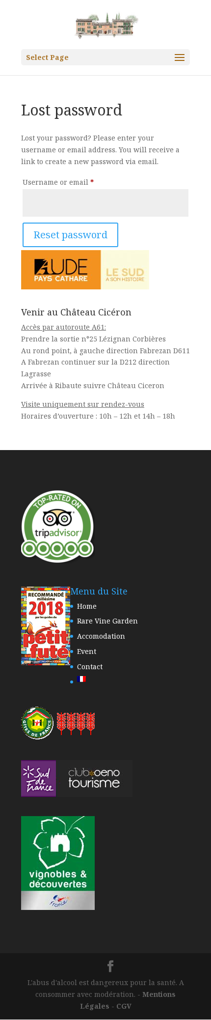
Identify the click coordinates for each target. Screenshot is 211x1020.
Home (87, 606)
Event (86, 651)
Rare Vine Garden (107, 620)
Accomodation (101, 636)
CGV (124, 1006)
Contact (90, 666)
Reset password (70, 234)
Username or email (74, 182)
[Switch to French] (107, 679)
